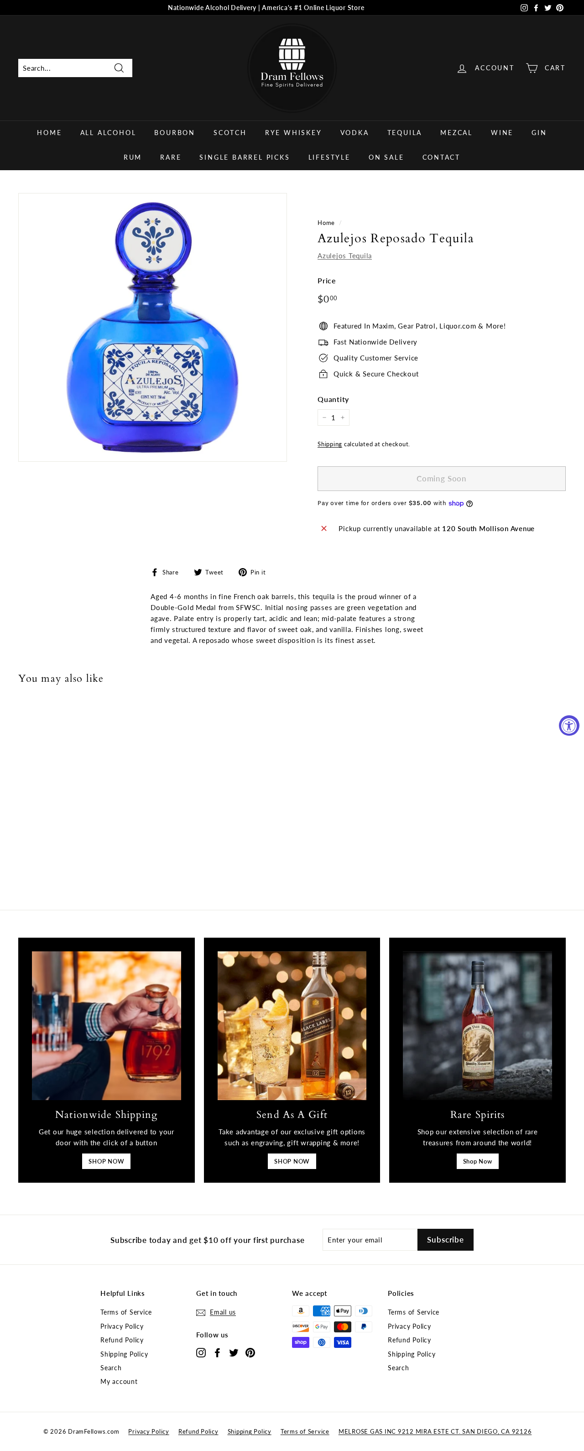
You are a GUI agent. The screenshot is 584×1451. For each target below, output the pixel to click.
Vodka (354, 132)
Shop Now (477, 1161)
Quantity (333, 399)
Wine (502, 132)
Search (111, 1368)
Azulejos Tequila (345, 255)
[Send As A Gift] (292, 1026)
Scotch (230, 132)
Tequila (404, 132)
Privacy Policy (122, 1326)
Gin (539, 132)
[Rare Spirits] (477, 1026)
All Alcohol (108, 132)
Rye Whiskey (293, 132)
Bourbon (174, 132)
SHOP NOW (106, 1161)
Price (327, 280)
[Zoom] (153, 327)
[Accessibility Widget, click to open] (569, 725)
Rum (133, 157)
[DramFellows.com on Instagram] (201, 1352)
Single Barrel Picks (244, 157)
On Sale (386, 157)
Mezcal (456, 132)
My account (119, 1381)
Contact (441, 157)
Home (49, 132)
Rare (170, 157)
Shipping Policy (124, 1354)
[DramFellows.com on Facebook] (217, 1352)
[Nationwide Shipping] (106, 1026)
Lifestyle (329, 157)
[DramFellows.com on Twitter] (234, 1352)
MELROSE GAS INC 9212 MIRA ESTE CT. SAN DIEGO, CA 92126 (435, 1431)
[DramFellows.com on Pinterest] (250, 1352)
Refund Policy (122, 1340)
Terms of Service (126, 1312)
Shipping (330, 444)
